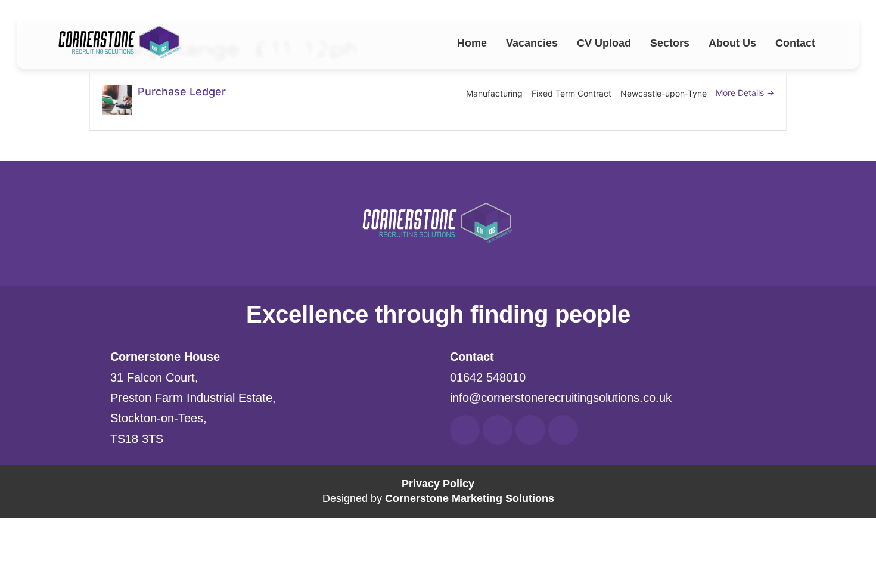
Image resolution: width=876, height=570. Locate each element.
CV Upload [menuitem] (604, 43)
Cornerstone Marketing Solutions (469, 498)
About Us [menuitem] (732, 43)
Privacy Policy (438, 484)
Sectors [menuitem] (669, 43)
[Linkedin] (497, 430)
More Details (741, 93)
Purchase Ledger (182, 91)
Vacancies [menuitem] (532, 43)
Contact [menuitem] (795, 43)
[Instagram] (563, 430)
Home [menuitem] (472, 43)
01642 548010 (488, 377)
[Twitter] (530, 430)
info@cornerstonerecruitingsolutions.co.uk (561, 397)
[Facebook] (465, 430)
